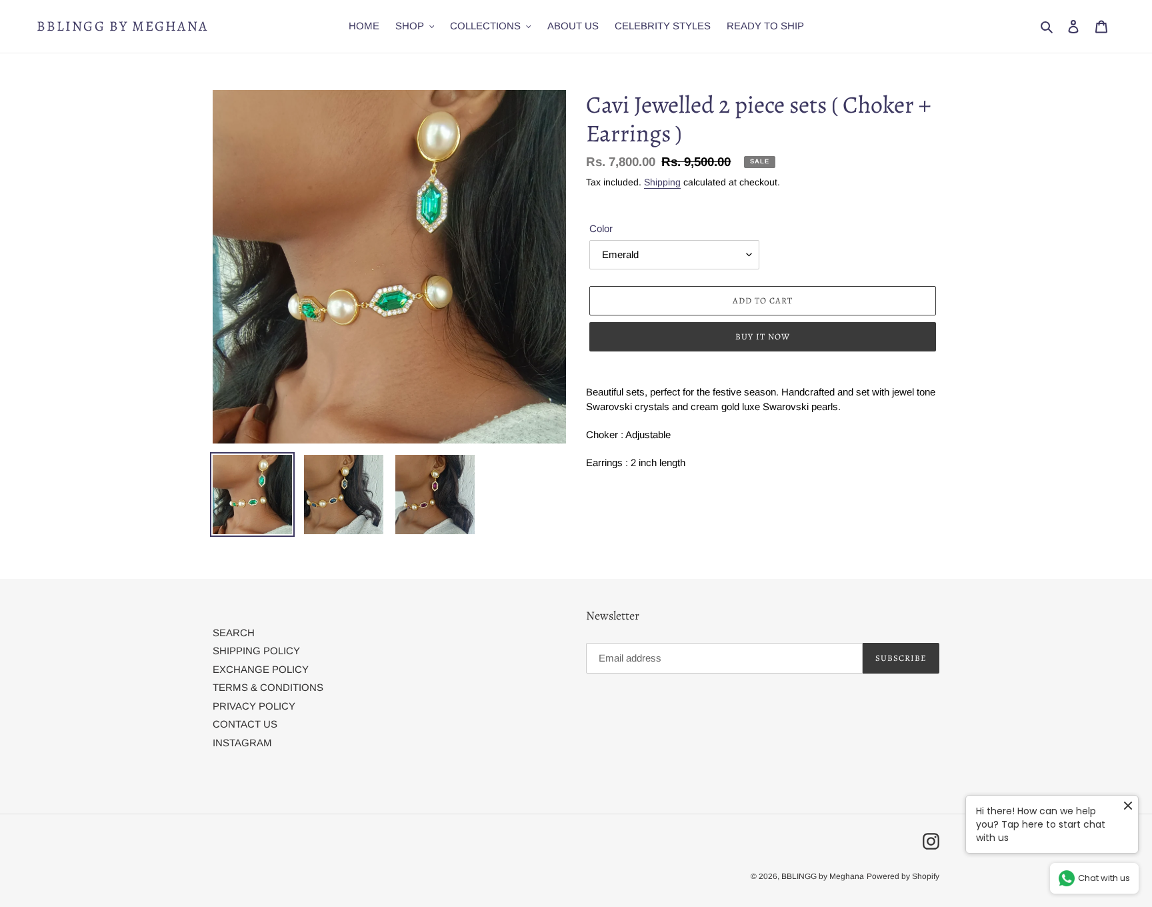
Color (601, 228)
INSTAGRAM (242, 742)
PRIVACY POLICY (254, 706)
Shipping (662, 182)
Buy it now (762, 336)
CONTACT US (245, 724)
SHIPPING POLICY (256, 650)
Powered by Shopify (903, 876)
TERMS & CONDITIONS (268, 687)
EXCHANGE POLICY (261, 669)
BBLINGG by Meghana (122, 26)
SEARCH (234, 632)
